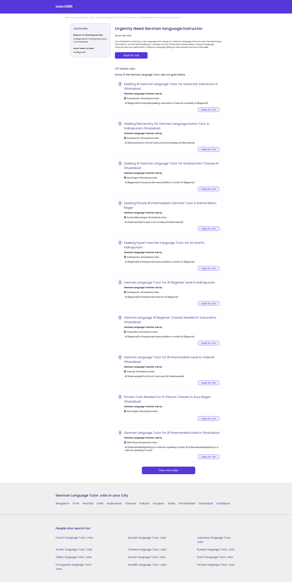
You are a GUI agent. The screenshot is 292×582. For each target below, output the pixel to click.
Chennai (130, 503)
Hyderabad (114, 503)
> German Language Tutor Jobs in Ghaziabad (115, 17)
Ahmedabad (187, 503)
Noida (171, 503)
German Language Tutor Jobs (79, 17)
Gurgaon (158, 503)
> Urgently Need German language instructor (159, 17)
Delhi (100, 503)
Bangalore (62, 503)
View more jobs (168, 470)
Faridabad (223, 503)
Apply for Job (131, 55)
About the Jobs (123, 35)
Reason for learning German (88, 35)
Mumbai (88, 503)
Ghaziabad (206, 503)
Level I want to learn (83, 48)
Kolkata (144, 503)
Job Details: (80, 28)
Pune (76, 503)
